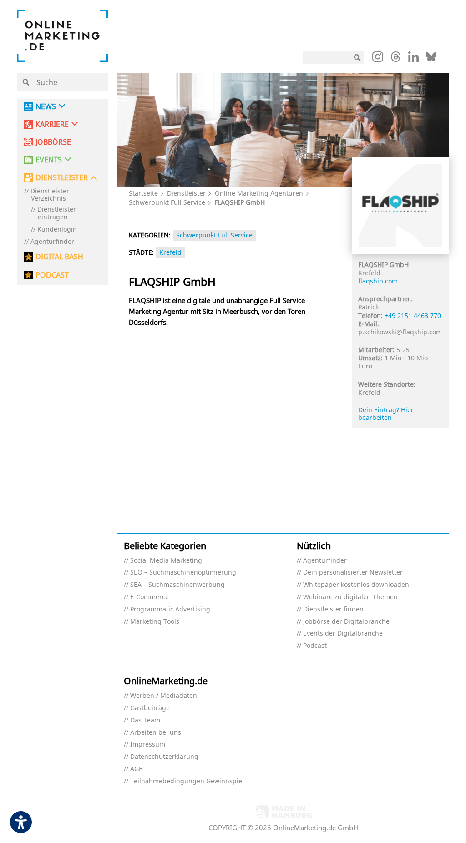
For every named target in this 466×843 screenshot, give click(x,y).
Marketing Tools (154, 622)
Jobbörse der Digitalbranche (346, 622)
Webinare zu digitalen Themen (350, 597)
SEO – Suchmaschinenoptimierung (183, 572)
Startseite (143, 193)
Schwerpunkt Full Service (167, 202)
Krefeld (170, 252)
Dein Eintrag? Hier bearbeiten (386, 413)
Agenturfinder (52, 242)
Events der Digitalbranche (343, 633)
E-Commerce (149, 597)
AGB (136, 769)
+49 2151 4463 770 (413, 315)
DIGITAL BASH (59, 256)
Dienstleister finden (333, 609)
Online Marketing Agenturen (259, 193)
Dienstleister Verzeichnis (49, 195)
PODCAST (52, 275)
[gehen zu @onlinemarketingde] (395, 59)
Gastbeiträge (150, 708)
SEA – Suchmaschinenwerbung (177, 585)
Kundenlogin (57, 229)
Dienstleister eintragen (56, 213)
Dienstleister (186, 193)
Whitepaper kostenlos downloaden (356, 585)
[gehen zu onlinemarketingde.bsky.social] (431, 59)
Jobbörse (53, 142)
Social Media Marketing (166, 561)
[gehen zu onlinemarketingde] (377, 59)
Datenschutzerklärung (164, 757)
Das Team (145, 720)
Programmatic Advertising (170, 609)
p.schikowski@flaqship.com (400, 332)
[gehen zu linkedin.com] (413, 59)
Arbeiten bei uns (155, 733)
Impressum (147, 744)
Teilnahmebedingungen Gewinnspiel (187, 781)
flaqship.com (378, 281)
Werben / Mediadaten (163, 696)
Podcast (315, 646)
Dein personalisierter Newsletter (353, 572)
